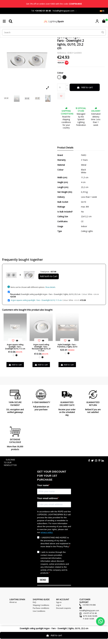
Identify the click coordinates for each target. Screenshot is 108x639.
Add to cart (87, 87)
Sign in (58, 602)
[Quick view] (17, 341)
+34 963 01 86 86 (43, 10)
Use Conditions (39, 611)
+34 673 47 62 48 (90, 613)
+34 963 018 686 (89, 605)
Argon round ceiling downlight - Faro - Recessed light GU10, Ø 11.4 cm (41, 347)
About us (13, 602)
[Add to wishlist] (61, 96)
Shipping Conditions (41, 605)
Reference (62, 52)
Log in (58, 605)
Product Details (65, 147)
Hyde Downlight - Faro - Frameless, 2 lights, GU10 (67, 345)
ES (103, 11)
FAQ (34, 602)
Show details (50, 287)
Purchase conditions (41, 608)
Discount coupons (63, 608)
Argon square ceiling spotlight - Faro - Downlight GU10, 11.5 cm (36, 300)
